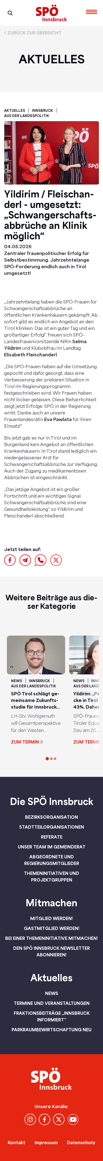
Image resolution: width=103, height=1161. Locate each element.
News (51, 993)
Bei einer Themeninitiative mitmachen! (51, 938)
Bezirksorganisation (51, 817)
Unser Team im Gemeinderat (51, 847)
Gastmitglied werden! (51, 928)
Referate (51, 837)
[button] (47, 758)
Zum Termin (25, 742)
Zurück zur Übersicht (34, 32)
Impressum (46, 1142)
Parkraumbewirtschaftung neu (51, 1029)
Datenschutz (81, 1142)
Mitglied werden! (51, 918)
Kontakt (16, 1142)
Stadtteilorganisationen (51, 827)
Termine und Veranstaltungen (52, 1003)
